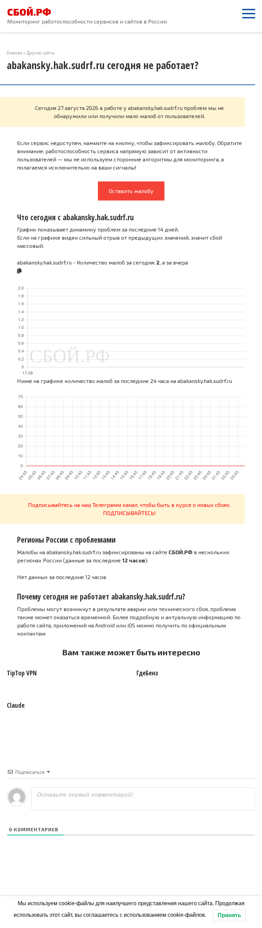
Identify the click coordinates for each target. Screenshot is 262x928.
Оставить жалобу (131, 191)
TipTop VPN (22, 673)
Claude (16, 705)
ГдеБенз (147, 673)
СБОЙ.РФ (29, 12)
